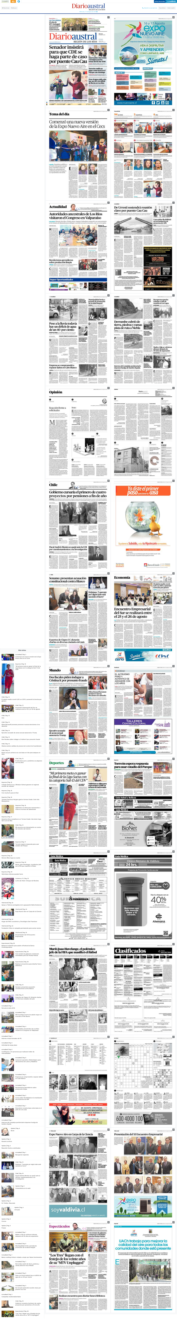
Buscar (15, 8)
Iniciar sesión (171, 8)
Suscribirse (162, 8)
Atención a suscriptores (150, 8)
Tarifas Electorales (160, 1)
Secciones (6, 8)
